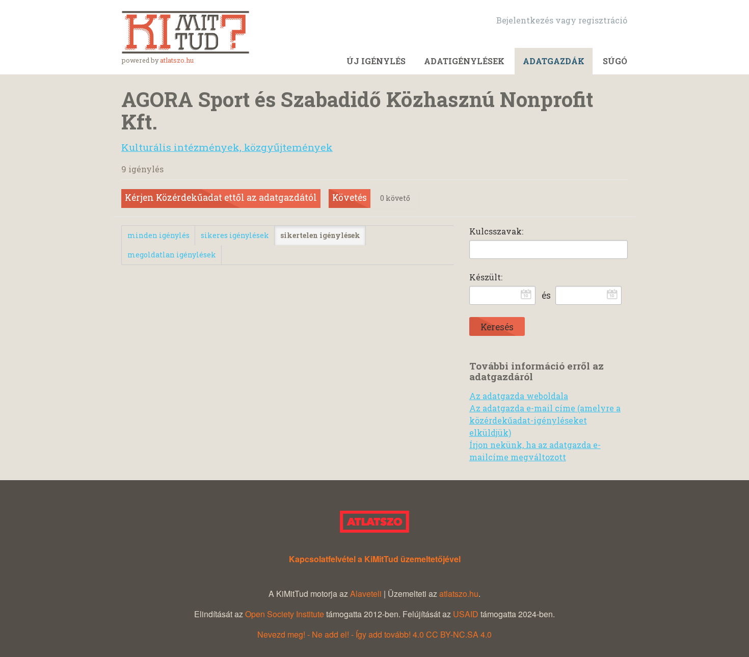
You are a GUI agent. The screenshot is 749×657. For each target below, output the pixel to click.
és (546, 295)
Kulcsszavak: (496, 231)
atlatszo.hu (177, 60)
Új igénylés (376, 61)
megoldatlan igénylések (171, 254)
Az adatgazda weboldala (518, 395)
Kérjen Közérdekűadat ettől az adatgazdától (221, 197)
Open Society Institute (284, 614)
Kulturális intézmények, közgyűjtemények (227, 147)
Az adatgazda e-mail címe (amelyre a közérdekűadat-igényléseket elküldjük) (545, 420)
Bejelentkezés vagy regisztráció (561, 20)
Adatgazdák (553, 61)
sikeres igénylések (235, 235)
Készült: (485, 277)
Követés (349, 197)
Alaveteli (366, 593)
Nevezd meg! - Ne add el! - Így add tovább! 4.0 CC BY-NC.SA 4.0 (374, 634)
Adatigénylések (464, 61)
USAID (465, 614)
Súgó (615, 61)
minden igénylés (158, 235)
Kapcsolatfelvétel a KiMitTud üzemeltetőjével (375, 559)
